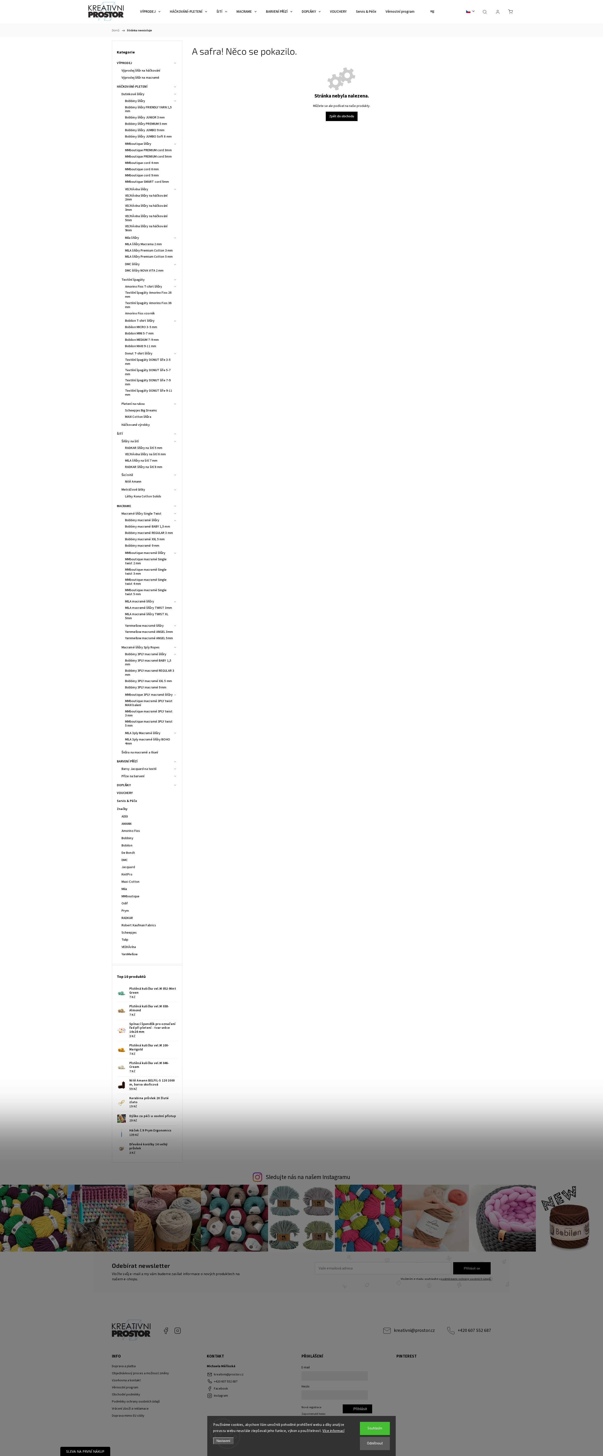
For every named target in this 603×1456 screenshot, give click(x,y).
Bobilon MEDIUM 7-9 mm (142, 340)
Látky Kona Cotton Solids (143, 496)
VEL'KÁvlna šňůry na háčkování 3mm (146, 207)
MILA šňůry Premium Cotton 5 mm (149, 256)
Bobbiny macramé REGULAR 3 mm (149, 533)
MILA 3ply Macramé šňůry (142, 733)
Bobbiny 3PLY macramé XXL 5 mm (148, 681)
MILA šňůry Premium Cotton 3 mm (149, 250)
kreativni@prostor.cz (414, 1330)
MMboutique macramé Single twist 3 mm (146, 571)
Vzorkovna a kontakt (126, 1380)
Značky (122, 809)
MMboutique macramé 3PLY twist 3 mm (148, 713)
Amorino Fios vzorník (140, 313)
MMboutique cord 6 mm (142, 169)
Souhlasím (374, 1428)
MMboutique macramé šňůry (145, 553)
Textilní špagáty (133, 279)
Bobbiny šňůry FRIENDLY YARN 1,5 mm (148, 109)
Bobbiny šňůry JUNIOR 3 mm (145, 117)
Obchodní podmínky (126, 1394)
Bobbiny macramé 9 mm (142, 545)
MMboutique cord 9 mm (142, 175)
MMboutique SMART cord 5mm (147, 181)
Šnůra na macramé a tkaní (140, 752)
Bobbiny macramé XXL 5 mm (145, 539)
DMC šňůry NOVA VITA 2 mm (144, 270)
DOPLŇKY (124, 785)
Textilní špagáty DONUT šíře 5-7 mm (148, 372)
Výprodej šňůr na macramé (140, 77)
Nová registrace (311, 1407)
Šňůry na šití (130, 441)
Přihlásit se (472, 1268)
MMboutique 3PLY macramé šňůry (149, 694)
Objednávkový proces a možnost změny (140, 1373)
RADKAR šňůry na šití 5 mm (144, 448)
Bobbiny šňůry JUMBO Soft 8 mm (148, 136)
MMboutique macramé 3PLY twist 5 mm (148, 723)
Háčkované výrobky (136, 425)
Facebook (165, 1330)
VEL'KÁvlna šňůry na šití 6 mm (145, 454)
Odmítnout (375, 1443)
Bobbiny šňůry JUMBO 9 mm (144, 130)
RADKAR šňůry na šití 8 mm (144, 467)
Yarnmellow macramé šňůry (144, 625)
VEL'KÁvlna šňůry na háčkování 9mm (146, 228)
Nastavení (223, 1441)
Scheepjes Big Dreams (141, 410)
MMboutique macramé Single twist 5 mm (146, 592)
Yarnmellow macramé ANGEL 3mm (149, 632)
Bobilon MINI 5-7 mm (139, 333)
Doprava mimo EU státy (128, 1415)
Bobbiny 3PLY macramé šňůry (146, 654)
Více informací (333, 1430)
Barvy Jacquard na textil (139, 769)
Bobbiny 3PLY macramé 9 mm (146, 687)
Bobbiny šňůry (135, 101)
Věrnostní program (125, 1387)
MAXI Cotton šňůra (138, 417)
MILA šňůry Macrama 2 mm (143, 244)
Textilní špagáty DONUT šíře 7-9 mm (148, 382)
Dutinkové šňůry (133, 94)
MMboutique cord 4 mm (142, 163)
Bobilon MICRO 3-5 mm (141, 327)
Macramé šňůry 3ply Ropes (140, 647)
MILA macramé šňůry (139, 601)
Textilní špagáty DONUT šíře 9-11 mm (148, 392)
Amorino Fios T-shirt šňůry (143, 286)
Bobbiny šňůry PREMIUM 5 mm (146, 124)
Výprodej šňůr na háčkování (141, 70)
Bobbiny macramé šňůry (142, 520)
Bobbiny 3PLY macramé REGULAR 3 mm (149, 672)
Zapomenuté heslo (314, 1414)
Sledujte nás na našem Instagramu (308, 1177)
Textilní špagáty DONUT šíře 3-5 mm (148, 362)
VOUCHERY (125, 793)
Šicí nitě (127, 475)
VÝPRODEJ (124, 63)
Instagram (177, 1330)
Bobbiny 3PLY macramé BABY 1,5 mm (148, 662)
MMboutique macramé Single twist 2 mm (146, 561)
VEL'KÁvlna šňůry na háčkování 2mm (146, 197)
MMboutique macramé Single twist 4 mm (146, 582)
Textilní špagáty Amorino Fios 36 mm (148, 305)
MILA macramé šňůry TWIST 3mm (148, 608)
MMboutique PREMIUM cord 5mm (148, 156)
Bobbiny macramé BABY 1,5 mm (147, 526)
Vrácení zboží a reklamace (130, 1408)
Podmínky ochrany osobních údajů (136, 1401)
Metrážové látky (133, 489)
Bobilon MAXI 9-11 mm (140, 346)
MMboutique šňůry (138, 144)
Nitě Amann (133, 481)
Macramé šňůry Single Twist (142, 513)
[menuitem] (150, 12)
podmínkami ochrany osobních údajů (465, 1279)
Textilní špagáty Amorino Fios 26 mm (148, 294)
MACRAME (124, 506)
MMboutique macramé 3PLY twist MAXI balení (148, 703)
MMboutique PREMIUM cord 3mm (148, 150)
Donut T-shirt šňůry (138, 353)
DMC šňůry (132, 264)
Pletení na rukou (133, 404)
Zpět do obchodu (341, 116)
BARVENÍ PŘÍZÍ (127, 761)
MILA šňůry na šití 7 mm (141, 460)
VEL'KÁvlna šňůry (136, 189)
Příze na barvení (133, 776)
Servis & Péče (127, 801)
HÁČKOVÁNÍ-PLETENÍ (132, 86)
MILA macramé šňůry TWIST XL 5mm (146, 616)
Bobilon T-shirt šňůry (140, 320)
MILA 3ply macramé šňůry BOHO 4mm (147, 741)
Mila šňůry (132, 238)
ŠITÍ (120, 433)
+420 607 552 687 (474, 1330)
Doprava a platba (124, 1366)
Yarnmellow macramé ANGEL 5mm (149, 638)
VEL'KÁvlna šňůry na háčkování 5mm (146, 218)
